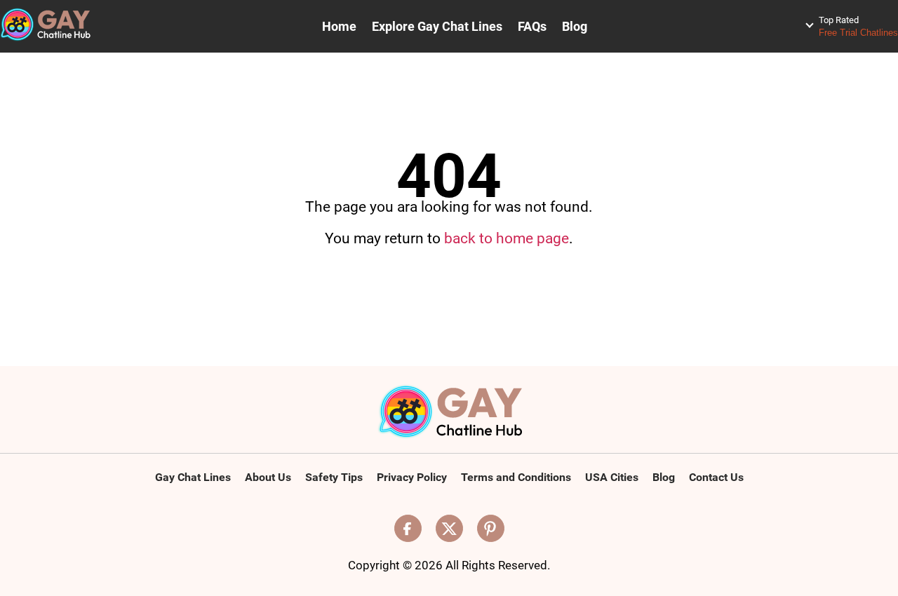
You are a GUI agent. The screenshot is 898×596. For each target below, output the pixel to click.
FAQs (532, 26)
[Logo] (449, 413)
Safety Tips (334, 477)
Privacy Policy (412, 477)
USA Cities (611, 477)
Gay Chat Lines (193, 477)
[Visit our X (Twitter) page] (449, 528)
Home (339, 26)
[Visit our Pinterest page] (490, 528)
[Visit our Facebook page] (408, 528)
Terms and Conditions (516, 477)
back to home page (506, 238)
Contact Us (716, 477)
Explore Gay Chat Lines (437, 26)
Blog (574, 26)
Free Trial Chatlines (858, 26)
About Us (268, 477)
